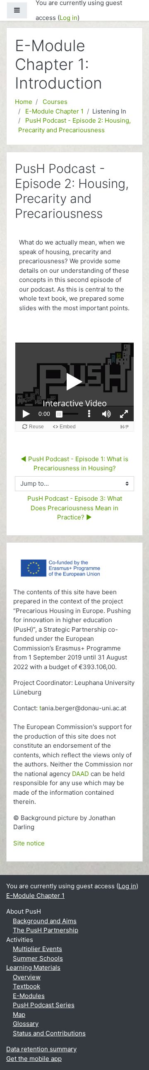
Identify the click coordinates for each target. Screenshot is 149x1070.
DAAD (80, 774)
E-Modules (29, 996)
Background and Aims (45, 921)
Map (19, 1014)
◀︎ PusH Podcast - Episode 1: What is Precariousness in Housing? (75, 463)
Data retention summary (41, 1049)
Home (23, 102)
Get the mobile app (34, 1059)
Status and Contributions (49, 1033)
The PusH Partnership (45, 930)
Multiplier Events (37, 949)
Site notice (29, 843)
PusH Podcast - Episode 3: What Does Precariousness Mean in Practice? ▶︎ (75, 507)
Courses (55, 102)
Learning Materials (33, 967)
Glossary (25, 1024)
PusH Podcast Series (43, 1005)
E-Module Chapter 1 (54, 111)
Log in (68, 18)
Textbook (26, 986)
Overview (27, 977)
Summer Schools (38, 958)
